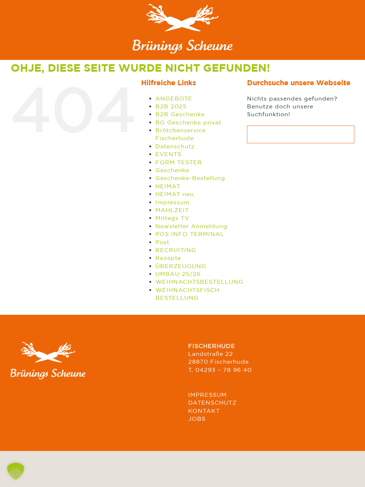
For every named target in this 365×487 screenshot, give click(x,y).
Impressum (172, 202)
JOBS (197, 418)
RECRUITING (175, 250)
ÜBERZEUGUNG (180, 266)
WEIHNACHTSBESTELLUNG (199, 281)
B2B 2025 (171, 106)
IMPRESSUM (207, 394)
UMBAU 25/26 (178, 274)
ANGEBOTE (173, 98)
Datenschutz (175, 146)
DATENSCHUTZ (212, 402)
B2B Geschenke (180, 114)
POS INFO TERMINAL (189, 234)
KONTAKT (204, 410)
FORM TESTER (178, 162)
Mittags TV (172, 218)
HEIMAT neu (174, 194)
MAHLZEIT (172, 210)
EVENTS (168, 154)
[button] (15, 471)
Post (162, 242)
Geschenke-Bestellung (190, 178)
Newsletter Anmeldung (191, 226)
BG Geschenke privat (188, 122)
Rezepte (168, 258)
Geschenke (172, 170)
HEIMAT (167, 186)
